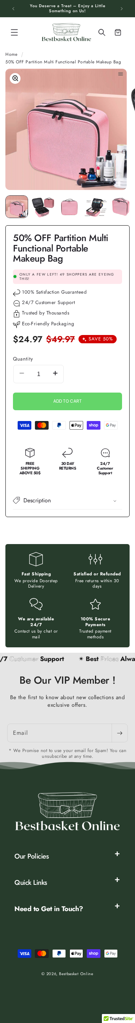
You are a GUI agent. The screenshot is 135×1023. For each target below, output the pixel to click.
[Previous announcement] (13, 9)
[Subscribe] (119, 733)
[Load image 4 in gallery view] (95, 206)
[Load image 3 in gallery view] (69, 206)
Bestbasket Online (76, 974)
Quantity (23, 358)
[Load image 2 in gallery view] (43, 206)
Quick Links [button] (30, 882)
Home (11, 54)
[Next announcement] (121, 9)
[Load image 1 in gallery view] (16, 206)
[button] (14, 32)
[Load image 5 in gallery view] (122, 206)
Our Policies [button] (31, 856)
